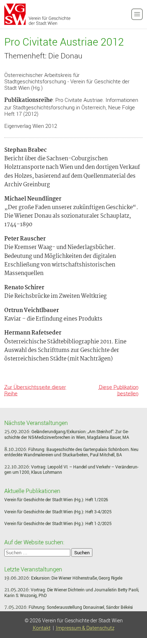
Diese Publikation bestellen (118, 390)
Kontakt (42, 628)
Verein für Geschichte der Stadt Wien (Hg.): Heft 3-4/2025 (58, 512)
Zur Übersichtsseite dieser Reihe (35, 390)
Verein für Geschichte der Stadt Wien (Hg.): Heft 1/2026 (56, 500)
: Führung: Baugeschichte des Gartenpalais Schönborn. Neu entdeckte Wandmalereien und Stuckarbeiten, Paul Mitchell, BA (71, 452)
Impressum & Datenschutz (85, 628)
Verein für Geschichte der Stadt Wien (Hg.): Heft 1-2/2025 (58, 523)
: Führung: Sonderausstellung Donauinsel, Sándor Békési (68, 607)
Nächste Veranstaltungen (36, 422)
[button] (134, 607)
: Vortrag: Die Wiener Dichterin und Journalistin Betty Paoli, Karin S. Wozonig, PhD (71, 592)
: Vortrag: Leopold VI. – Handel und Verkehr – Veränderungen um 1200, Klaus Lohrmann (71, 470)
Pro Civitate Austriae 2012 (64, 42)
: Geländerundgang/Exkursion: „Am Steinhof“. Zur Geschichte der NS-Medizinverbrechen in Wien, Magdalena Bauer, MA (66, 434)
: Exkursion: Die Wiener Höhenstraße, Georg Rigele (63, 578)
